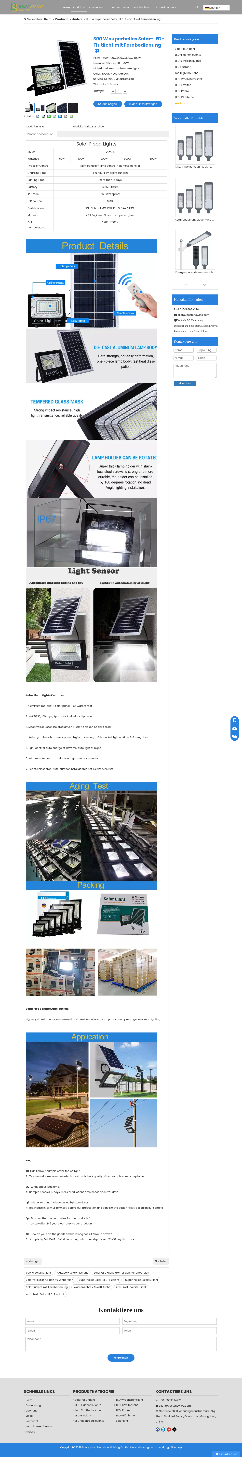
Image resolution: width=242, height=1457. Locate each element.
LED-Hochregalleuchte (89, 1421)
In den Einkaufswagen (143, 104)
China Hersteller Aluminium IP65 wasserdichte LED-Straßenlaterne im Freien (195, 220)
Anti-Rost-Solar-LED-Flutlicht (45, 1294)
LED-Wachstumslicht (188, 79)
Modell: (30, 126)
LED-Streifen (183, 85)
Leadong (163, 1447)
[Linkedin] (163, 1429)
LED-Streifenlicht (127, 1405)
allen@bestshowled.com (193, 315)
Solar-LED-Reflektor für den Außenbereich (121, 1273)
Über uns (31, 1410)
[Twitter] (174, 1429)
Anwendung (33, 1405)
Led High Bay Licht (186, 73)
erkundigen (109, 104)
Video (29, 1416)
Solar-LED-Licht (185, 49)
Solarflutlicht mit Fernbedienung (47, 1287)
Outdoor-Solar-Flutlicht (72, 1273)
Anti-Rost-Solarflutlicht (131, 1287)
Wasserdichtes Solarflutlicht (92, 1287)
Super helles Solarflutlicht (141, 1280)
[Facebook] (158, 1429)
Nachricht (32, 1421)
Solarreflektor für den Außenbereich (49, 1280)
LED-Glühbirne (184, 97)
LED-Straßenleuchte (188, 61)
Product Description (40, 134)
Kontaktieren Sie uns (39, 1426)
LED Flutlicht (183, 67)
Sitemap (176, 1447)
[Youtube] (169, 1429)
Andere (180, 103)
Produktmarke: (82, 126)
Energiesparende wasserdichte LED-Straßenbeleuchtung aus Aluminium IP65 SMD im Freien (195, 167)
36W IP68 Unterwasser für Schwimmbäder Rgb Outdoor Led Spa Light (195, 272)
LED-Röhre (182, 91)
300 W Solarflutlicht (38, 1273)
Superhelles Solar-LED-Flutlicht (99, 1280)
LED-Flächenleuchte (188, 55)
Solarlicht (122, 1421)
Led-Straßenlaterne (88, 1410)
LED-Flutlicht (83, 1415)
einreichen (185, 383)
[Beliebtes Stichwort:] (197, 7)
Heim (29, 1400)
